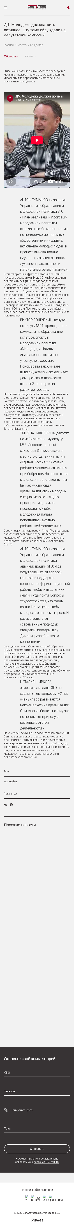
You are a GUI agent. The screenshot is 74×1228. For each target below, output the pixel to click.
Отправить (37, 1148)
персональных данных (46, 1162)
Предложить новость (68, 8)
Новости (22, 45)
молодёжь (10, 781)
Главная (9, 45)
